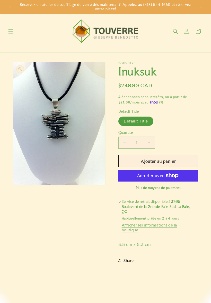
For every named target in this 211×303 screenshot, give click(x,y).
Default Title (136, 121)
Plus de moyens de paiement (158, 188)
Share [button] (129, 260)
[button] (10, 31)
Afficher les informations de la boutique (149, 227)
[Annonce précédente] (10, 7)
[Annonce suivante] (201, 7)
